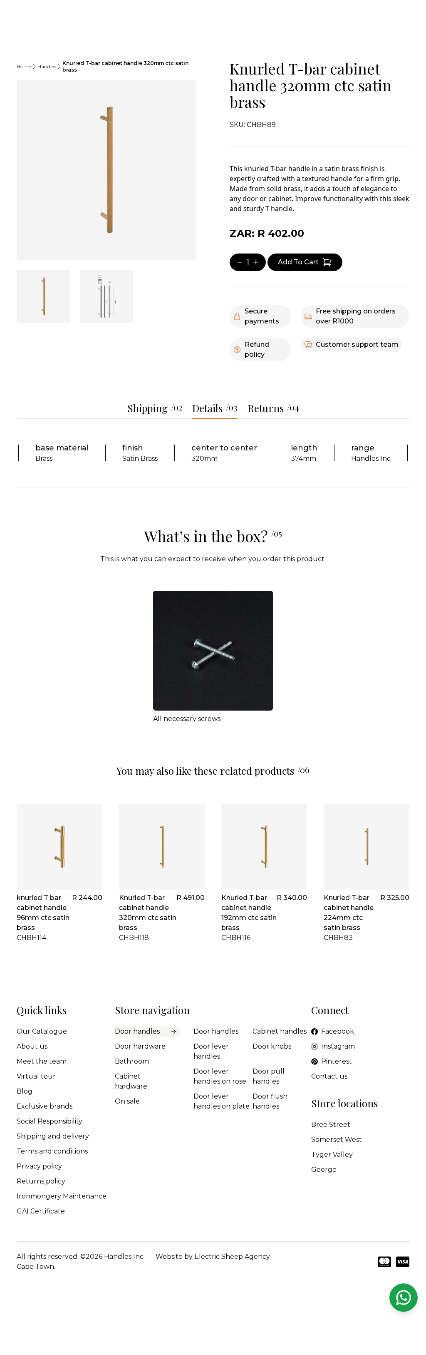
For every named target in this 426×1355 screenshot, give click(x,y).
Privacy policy (39, 1166)
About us (32, 1046)
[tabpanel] (106, 170)
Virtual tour (36, 1076)
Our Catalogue (42, 1031)
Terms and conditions (52, 1151)
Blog (24, 1091)
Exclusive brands (44, 1106)
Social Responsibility (49, 1121)
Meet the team (42, 1061)
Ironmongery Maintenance (61, 1196)
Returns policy (41, 1181)
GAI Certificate (41, 1211)
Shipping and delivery (53, 1136)
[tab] (43, 296)
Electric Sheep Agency (232, 1257)
